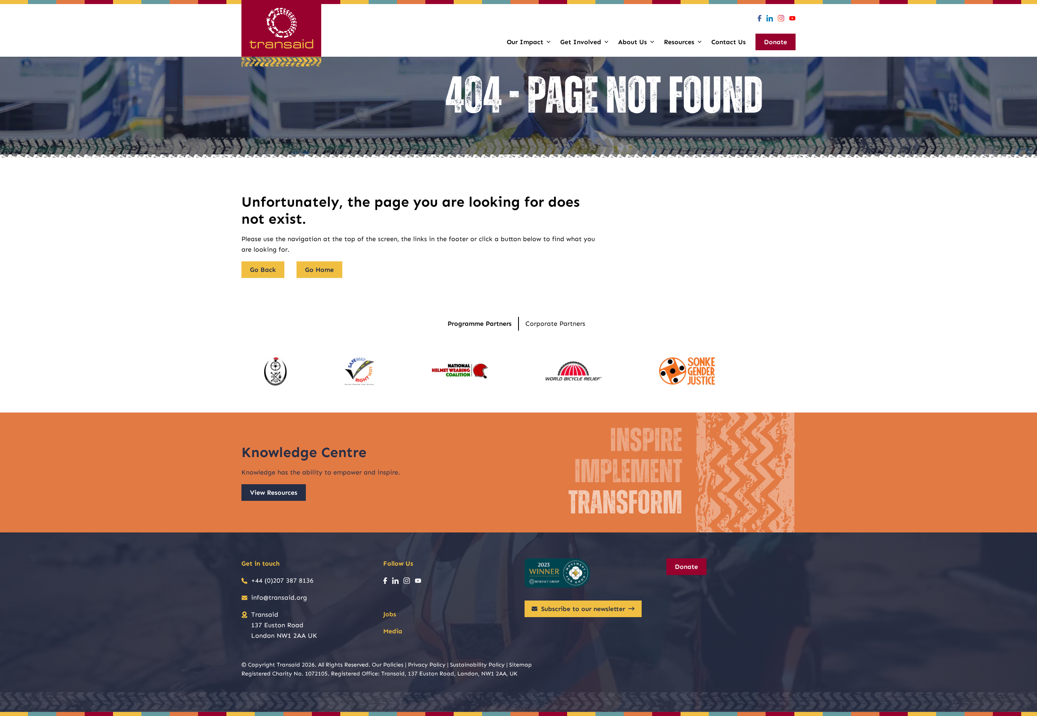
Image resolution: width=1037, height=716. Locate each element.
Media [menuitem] (392, 631)
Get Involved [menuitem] (580, 42)
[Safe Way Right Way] (359, 371)
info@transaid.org (279, 597)
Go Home (319, 270)
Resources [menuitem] (679, 42)
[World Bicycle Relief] (574, 371)
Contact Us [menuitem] (728, 42)
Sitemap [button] (520, 664)
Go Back (263, 270)
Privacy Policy (427, 664)
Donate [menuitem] (775, 42)
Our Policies (387, 664)
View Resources (273, 492)
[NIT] (275, 371)
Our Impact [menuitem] (525, 42)
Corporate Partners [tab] (555, 323)
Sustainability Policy (477, 664)
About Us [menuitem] (632, 42)
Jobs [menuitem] (389, 614)
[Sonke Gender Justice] (687, 371)
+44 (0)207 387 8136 (282, 580)
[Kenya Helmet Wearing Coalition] (460, 371)
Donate (686, 567)
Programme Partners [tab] (480, 323)
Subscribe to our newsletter (583, 609)
